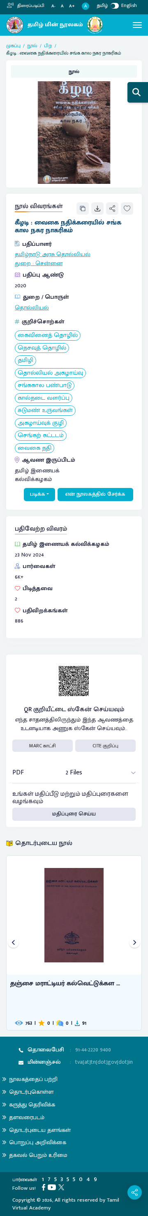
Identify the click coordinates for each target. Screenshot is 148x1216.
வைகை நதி (34, 448)
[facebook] (45, 1186)
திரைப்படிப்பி (30, 5)
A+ (72, 6)
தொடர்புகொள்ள (31, 1092)
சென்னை (48, 263)
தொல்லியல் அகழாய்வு (50, 373)
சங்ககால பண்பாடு (45, 385)
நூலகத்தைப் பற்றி (33, 1079)
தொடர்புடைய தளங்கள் (40, 1130)
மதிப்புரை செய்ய (74, 813)
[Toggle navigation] (137, 25)
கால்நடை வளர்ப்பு (43, 398)
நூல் (32, 45)
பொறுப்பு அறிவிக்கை (37, 1142)
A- (53, 6)
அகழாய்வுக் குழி (41, 423)
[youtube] (53, 1186)
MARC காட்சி (42, 746)
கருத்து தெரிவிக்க (32, 1104)
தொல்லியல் (32, 308)
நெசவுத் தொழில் (42, 348)
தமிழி (25, 360)
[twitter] (62, 1186)
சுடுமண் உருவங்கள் (45, 410)
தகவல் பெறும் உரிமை (38, 1155)
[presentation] (13, 943)
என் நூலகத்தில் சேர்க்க (95, 494)
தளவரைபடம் (26, 1117)
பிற (48, 45)
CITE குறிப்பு (105, 746)
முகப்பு (13, 45)
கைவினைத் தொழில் (48, 335)
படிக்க (37, 494)
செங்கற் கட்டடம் (41, 435)
